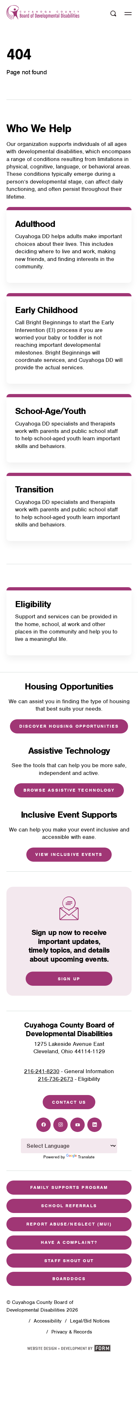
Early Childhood (46, 310)
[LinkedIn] (94, 1125)
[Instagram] (60, 1125)
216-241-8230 (41, 1071)
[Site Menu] (128, 13)
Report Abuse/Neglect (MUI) (69, 1224)
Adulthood (35, 223)
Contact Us (69, 1102)
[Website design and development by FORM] (69, 1350)
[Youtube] (77, 1125)
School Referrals (69, 1205)
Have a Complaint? (69, 1242)
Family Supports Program (69, 1187)
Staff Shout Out (69, 1260)
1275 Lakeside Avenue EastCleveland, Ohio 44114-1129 (69, 1047)
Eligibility (33, 604)
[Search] (113, 13)
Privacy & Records (71, 1332)
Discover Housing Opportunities (69, 726)
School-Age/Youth (50, 411)
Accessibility (48, 1321)
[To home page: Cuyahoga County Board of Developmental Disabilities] (43, 13)
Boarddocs (69, 1278)
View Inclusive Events (68, 854)
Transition (34, 489)
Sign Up (69, 979)
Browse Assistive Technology (69, 790)
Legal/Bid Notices (90, 1321)
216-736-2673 (55, 1078)
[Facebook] (43, 1125)
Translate (86, 1157)
